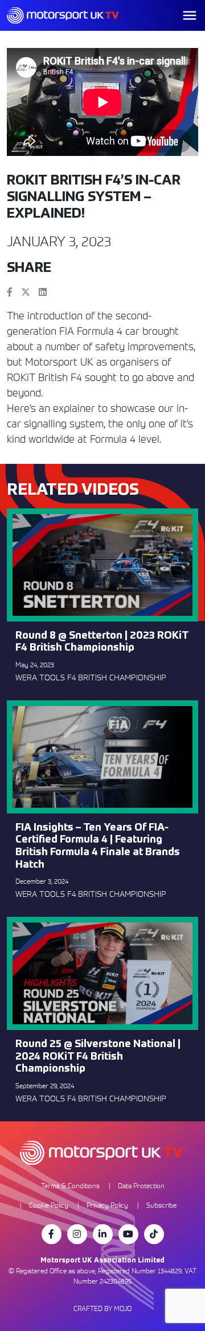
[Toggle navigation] (189, 15)
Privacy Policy (107, 1205)
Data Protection (141, 1185)
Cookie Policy (48, 1205)
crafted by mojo (102, 1308)
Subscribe (161, 1205)
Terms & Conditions (70, 1185)
